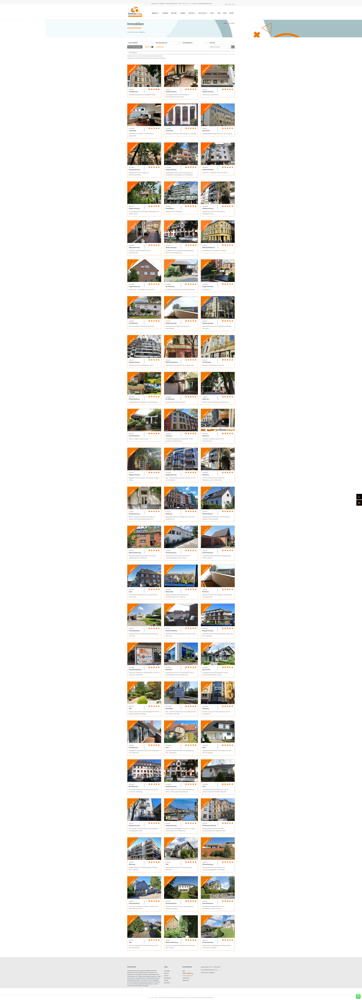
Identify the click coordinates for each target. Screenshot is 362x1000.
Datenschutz (185, 978)
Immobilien (165, 13)
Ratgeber (183, 13)
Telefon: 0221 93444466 (158, 3)
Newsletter (167, 982)
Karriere (166, 975)
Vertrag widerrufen (187, 975)
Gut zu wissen (202, 13)
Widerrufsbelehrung (187, 973)
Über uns (166, 973)
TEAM (224, 13)
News (212, 13)
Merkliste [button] (149, 47)
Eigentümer (155, 13)
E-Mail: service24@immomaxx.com (202, 3)
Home (225, 23)
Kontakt (231, 13)
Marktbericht (167, 978)
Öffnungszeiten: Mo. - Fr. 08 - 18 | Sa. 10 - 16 (178, 3)
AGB (183, 971)
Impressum (185, 980)
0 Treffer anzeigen (135, 47)
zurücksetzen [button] (160, 47)
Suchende (173, 13)
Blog (219, 13)
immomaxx (191, 13)
